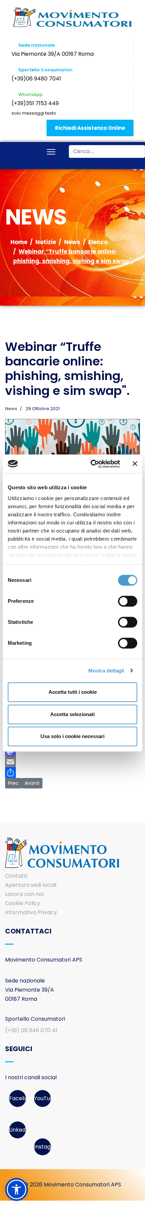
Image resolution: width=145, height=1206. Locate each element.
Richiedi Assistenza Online (90, 128)
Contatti (16, 876)
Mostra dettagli (106, 670)
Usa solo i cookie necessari (72, 736)
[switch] (127, 601)
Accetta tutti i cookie (73, 692)
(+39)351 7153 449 (35, 103)
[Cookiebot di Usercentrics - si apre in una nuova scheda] (91, 463)
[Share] (72, 772)
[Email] (72, 761)
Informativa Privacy (31, 912)
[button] (16, 1189)
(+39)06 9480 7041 (36, 78)
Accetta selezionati (72, 714)
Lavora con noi (24, 894)
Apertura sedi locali (30, 885)
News (11, 408)
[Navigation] (51, 152)
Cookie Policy (22, 903)
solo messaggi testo (33, 113)
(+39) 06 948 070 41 (31, 1030)
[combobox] (107, 151)
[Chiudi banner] (135, 464)
